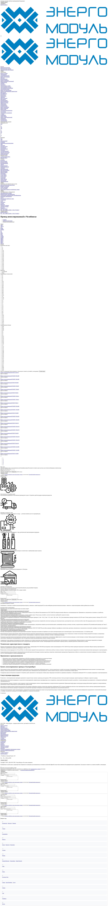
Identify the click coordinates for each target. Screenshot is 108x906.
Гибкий (2, 164)
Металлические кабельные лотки (7, 185)
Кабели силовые (4, 73)
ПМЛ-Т (2, 243)
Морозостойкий (3, 172)
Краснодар (8, 844)
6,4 (2, 307)
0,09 (3, 330)
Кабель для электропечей (5, 90)
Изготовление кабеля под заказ (7, 198)
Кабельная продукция (5, 67)
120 (3, 282)
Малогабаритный (4, 169)
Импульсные (3, 92)
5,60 (3, 269)
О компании (3, 199)
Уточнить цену (42, 371)
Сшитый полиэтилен (5, 152)
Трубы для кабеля (4, 187)
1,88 (3, 351)
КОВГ (1, 228)
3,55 (3, 262)
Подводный (3, 177)
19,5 (3, 322)
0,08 (3, 328)
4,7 (2, 302)
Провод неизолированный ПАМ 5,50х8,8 (9, 392)
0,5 (2, 332)
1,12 (3, 346)
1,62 (3, 350)
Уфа (3, 893)
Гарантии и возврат (4, 205)
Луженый (2, 168)
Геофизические (3, 82)
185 (3, 286)
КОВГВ (2, 229)
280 (3, 292)
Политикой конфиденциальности (34, 474)
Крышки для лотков (4, 186)
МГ (1, 231)
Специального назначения (6, 112)
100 (3, 281)
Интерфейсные (3, 93)
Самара (3, 882)
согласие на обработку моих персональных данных (13, 474)
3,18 (3, 360)
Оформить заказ (4, 473)
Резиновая (2, 149)
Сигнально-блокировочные (6, 110)
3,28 (3, 260)
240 (3, 290)
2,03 (3, 353)
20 (1, 130)
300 (3, 293)
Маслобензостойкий (4, 170)
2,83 (3, 259)
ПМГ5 (1, 239)
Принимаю (3, 771)
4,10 (3, 265)
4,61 (3, 366)
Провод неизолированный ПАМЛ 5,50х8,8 (9, 386)
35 (1, 135)
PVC (1, 138)
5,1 (2, 304)
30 (2, 247)
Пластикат (2, 145)
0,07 (3, 327)
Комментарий (3, 598)
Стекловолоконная (4, 151)
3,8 (2, 296)
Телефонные (3, 115)
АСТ (1, 227)
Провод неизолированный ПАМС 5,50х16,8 (9, 440)
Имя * (1, 591)
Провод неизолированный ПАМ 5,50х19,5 (9, 423)
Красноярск (12, 844)
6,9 (2, 309)
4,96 (3, 367)
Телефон (2, 593)
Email (1, 470)
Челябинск (3, 3)
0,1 (2, 331)
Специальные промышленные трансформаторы (10, 195)
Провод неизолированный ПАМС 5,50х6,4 (9, 399)
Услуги (2, 197)
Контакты (2, 207)
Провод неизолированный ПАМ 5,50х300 (9, 413)
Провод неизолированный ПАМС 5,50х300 (9, 409)
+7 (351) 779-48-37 (4, 752)
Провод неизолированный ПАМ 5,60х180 (9, 382)
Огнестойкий (3, 174)
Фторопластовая (4, 154)
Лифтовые (2, 97)
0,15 (3, 337)
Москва (3, 855)
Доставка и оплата (4, 206)
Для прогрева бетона (4, 89)
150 (1, 128)
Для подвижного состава (5, 86)
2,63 (3, 257)
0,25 (3, 340)
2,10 (3, 252)
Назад (2, 71)
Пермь (3, 871)
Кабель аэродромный (5, 76)
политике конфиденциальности (27, 770)
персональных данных (36, 769)
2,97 (3, 358)
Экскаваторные (3, 120)
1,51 (3, 348)
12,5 (3, 317)
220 (1, 131)
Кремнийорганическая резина (6, 143)
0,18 (3, 338)
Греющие (2, 83)
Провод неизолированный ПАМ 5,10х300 (9, 453)
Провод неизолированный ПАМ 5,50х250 (9, 433)
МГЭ (1, 234)
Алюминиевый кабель (5, 156)
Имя (1, 469)
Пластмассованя (3, 146)
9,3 (2, 314)
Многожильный (3, 171)
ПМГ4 (1, 238)
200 (3, 287)
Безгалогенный (3, 161)
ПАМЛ (2, 236)
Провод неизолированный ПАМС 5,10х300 (9, 450)
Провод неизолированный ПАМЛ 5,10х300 (9, 446)
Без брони (2, 160)
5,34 (3, 368)
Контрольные (3, 95)
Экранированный (4, 181)
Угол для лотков (3, 188)
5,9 (2, 306)
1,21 (3, 347)
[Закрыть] (106, 773)
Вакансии (2, 204)
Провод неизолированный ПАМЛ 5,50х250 (9, 416)
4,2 (2, 301)
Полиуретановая (4, 148)
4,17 (3, 363)
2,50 (3, 256)
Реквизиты (2, 202)
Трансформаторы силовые (6, 193)
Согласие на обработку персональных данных (10, 749)
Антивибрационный (4, 75)
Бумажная (2, 142)
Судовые (2, 113)
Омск (3, 866)
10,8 (3, 315)
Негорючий (2, 173)
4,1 (2, 300)
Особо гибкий (3, 175)
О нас (1, 201)
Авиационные (3, 74)
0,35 (3, 341)
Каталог (2, 66)
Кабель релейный (4, 108)
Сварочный (2, 178)
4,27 (3, 365)
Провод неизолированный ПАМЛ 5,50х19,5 (9, 426)
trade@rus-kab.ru (3, 4)
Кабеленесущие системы (5, 68)
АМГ (1, 225)
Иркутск (3, 839)
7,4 (2, 310)
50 (2, 277)
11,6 (3, 316)
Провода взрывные (4, 80)
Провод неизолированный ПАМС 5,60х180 (9, 379)
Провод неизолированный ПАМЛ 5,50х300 (9, 406)
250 (3, 291)
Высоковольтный (4, 163)
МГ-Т (1, 233)
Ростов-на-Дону (5, 877)
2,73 (3, 357)
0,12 (3, 336)
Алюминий (4, 271)
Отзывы (2, 203)
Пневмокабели (3, 104)
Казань (3, 844)
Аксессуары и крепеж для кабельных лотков (9, 189)
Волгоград (10, 823)
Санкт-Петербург (9, 882)
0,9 (2, 335)
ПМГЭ (1, 240)
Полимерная (3, 147)
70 (2, 278)
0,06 (3, 326)
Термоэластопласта (4, 153)
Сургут (14, 882)
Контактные (3, 94)
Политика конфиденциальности (7, 750)
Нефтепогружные (4, 102)
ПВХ (1, 144)
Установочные (3, 119)
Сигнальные (3, 111)
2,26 (3, 254)
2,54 (3, 356)
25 (1, 133)
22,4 (3, 324)
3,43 (3, 361)
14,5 (3, 319)
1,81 (3, 250)
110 (1, 127)
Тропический (3, 180)
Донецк (3, 828)
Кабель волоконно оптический (7, 81)
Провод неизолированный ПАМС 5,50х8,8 (9, 389)
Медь (3, 272)
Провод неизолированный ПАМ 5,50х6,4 (9, 402)
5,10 (3, 266)
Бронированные (3, 79)
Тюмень (3, 887)
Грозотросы (2, 84)
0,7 (2, 333)
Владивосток (4, 823)
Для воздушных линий (5, 85)
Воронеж (14, 823)
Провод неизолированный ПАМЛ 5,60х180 (9, 375)
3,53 (3, 261)
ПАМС (2, 237)
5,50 (3, 267)
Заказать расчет (4, 600)
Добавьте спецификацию (5, 471)
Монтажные (3, 99)
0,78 (3, 342)
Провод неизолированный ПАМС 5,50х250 (9, 419)
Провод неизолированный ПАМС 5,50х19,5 (9, 429)
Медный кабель (3, 157)
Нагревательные (4, 100)
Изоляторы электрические (6, 196)
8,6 (2, 311)
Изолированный (4, 165)
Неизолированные (4, 101)
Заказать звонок (4, 2)
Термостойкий (3, 179)
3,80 (3, 264)
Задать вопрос (4, 814)
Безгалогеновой (3, 140)
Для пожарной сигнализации (6, 88)
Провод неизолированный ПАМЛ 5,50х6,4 (9, 396)
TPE (1, 139)
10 (1, 126)
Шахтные (2, 77)
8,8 (2, 312)
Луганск (3, 850)
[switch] (1, 474)
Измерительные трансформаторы (7, 194)
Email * (2, 592)
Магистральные (3, 98)
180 (3, 285)
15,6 (3, 320)
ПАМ (1, 235)
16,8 (3, 321)
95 (2, 280)
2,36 (3, 355)
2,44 (3, 255)
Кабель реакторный (4, 107)
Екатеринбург (5, 834)
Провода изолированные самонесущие (8, 91)
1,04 (3, 343)
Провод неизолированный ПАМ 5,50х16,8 (9, 443)
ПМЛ (1, 242)
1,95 (3, 251)
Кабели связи (3, 109)
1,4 (2, 345)
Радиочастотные (4, 106)
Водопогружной (4, 162)
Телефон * (3, 775)
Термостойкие (3, 116)
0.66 (1, 124)
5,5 (2, 305)
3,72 (3, 362)
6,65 (3, 370)
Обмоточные (3, 103)
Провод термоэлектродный (6, 117)
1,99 (3, 352)
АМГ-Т (2, 226)
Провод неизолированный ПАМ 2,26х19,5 (9, 372)
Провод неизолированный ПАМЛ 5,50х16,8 (9, 436)
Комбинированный (4, 166)
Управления (3, 118)
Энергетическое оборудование (7, 69)
